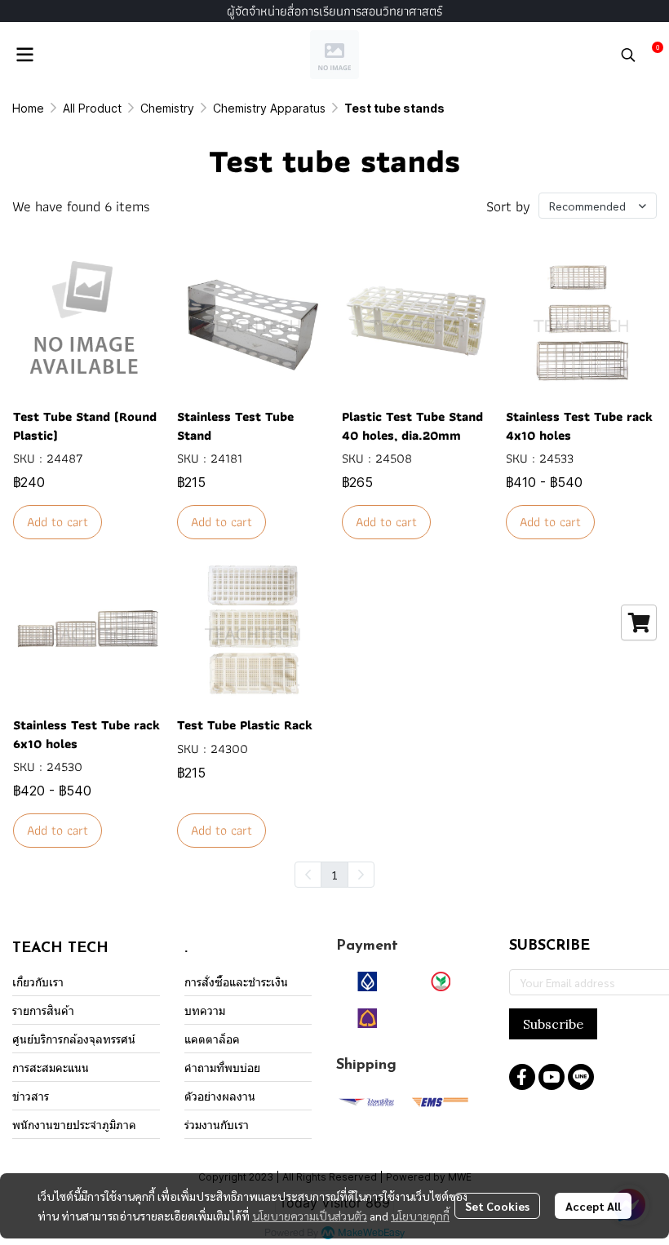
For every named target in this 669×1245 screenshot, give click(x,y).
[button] (628, 54)
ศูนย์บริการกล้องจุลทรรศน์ (73, 1039)
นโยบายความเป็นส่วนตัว (309, 1215)
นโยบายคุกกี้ (420, 1215)
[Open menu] (24, 54)
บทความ (204, 1010)
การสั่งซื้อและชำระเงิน (236, 982)
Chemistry (167, 108)
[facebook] (522, 1077)
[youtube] (551, 1077)
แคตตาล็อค (212, 1039)
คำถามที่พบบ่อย (222, 1067)
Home (28, 108)
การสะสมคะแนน (50, 1067)
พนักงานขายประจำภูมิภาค (74, 1125)
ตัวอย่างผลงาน (219, 1096)
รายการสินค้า (43, 1010)
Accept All (593, 1205)
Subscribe (553, 1024)
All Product (92, 108)
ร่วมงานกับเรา (216, 1125)
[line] (581, 1077)
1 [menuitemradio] (334, 874)
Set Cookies (497, 1205)
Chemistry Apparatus (269, 108)
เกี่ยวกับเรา (38, 982)
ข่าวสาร (30, 1096)
